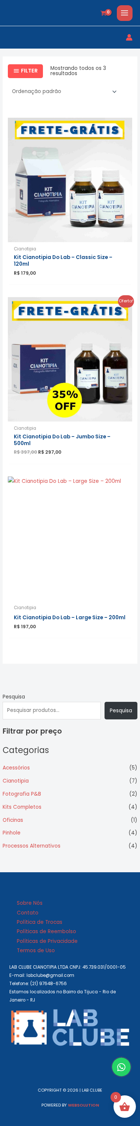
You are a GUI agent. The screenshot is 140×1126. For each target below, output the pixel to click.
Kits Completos (22, 807)
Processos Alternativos (31, 845)
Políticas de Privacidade (47, 941)
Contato (27, 912)
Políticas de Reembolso (46, 931)
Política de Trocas (39, 922)
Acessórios (16, 767)
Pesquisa (14, 696)
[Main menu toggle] (125, 13)
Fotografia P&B (22, 794)
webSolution (83, 1105)
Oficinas (13, 820)
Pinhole (12, 832)
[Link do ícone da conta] (129, 37)
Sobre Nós (30, 903)
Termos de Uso (36, 950)
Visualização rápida (70, 236)
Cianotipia (16, 780)
